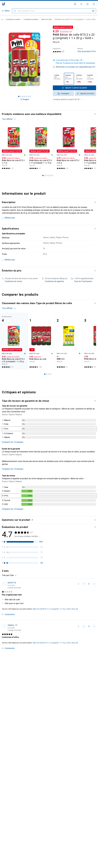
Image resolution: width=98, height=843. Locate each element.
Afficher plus (10, 218)
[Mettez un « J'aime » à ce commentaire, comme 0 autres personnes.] (84, 584)
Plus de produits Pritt (86, 50)
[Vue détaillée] (49, 429)
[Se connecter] (81, 4)
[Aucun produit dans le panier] (94, 4)
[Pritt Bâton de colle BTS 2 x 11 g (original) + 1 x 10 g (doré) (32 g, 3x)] (41, 147)
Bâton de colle (46, 19)
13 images (24, 99)
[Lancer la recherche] (15, 11)
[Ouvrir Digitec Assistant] (87, 4)
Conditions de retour (13, 281)
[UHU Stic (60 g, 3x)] (68, 341)
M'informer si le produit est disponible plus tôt (75, 67)
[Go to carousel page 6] (52, 175)
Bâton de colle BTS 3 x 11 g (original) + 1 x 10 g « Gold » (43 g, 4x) (55, 609)
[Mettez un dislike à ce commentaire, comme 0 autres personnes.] (94, 584)
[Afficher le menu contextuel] (78, 584)
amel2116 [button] (12, 583)
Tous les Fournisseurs (83, 281)
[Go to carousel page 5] (50, 175)
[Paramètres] (75, 4)
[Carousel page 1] (43, 175)
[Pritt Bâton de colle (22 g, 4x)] (41, 341)
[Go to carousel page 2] (44, 175)
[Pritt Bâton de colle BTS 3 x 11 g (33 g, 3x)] (13, 147)
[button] (74, 62)
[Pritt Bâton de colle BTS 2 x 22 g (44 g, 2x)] (68, 147)
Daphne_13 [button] (12, 625)
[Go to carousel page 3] (46, 175)
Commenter (10, 614)
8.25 (56, 31)
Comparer (65, 93)
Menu (7, 11)
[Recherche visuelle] (93, 10)
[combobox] (12, 575)
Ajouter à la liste (87, 93)
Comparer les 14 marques (12, 442)
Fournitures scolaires (13, 19)
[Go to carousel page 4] (48, 175)
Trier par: (5, 575)
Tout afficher (7, 119)
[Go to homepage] (3, 4)
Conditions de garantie (54, 281)
